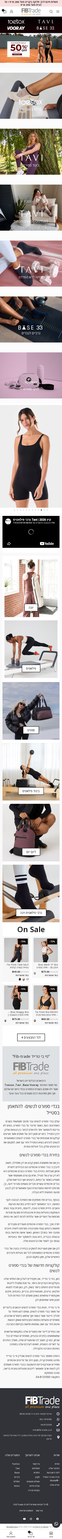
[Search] (51, 11)
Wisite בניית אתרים (40, 1527)
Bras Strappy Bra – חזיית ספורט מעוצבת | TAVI (18, 1014)
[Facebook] (37, 1519)
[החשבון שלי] (11, 11)
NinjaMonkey (12, 1527)
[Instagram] (31, 1519)
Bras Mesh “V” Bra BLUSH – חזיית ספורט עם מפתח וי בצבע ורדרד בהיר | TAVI (47, 968)
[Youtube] (24, 1519)
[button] (47, 509)
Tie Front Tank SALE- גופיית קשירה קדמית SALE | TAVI (17, 967)
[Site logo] (31, 11)
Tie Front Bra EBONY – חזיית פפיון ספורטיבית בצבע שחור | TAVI (46, 1014)
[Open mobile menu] (58, 11)
